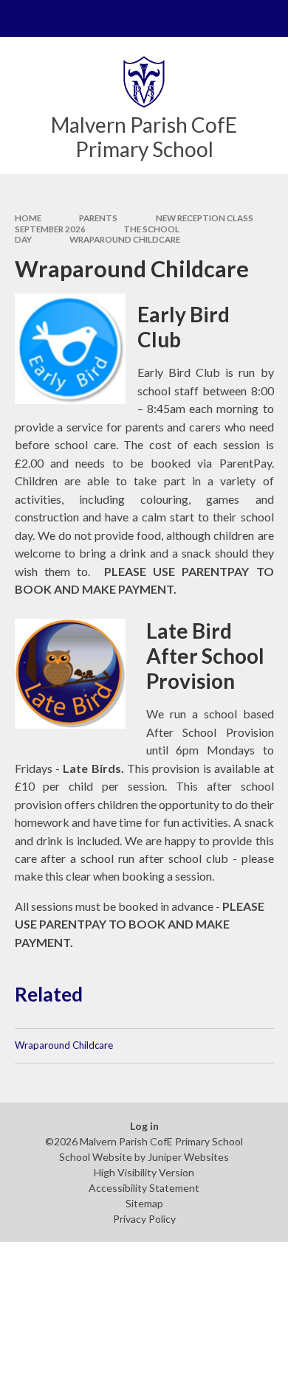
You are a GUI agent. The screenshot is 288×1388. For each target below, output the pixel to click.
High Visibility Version (144, 1172)
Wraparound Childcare (124, 239)
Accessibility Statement (144, 1187)
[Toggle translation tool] (233, 18)
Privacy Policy (144, 1218)
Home (28, 218)
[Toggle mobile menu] (18, 18)
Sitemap (144, 1203)
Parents (98, 218)
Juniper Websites (188, 1157)
